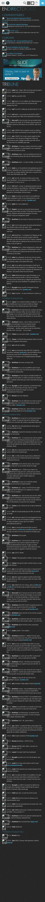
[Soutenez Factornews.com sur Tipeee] (22, 80)
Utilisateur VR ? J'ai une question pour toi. (20, 41)
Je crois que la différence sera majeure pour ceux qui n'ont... (23, 32)
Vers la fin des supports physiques (17, 24)
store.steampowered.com (14, 765)
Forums (8, 37)
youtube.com (31, 200)
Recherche (25, 3)
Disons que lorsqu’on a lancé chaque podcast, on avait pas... (23, 20)
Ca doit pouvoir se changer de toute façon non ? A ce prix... (23, 42)
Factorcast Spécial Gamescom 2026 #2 (19, 18)
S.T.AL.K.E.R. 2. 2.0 (12, 31)
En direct (12, 9)
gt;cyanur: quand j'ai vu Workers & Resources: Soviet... (21, 49)
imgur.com (34, 822)
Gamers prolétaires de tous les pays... (18, 47)
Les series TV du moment (14, 53)
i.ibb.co (21, 529)
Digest (29, 9)
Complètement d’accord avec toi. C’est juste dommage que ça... (24, 26)
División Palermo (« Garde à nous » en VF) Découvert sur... (23, 55)
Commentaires (13, 15)
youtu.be (22, 352)
